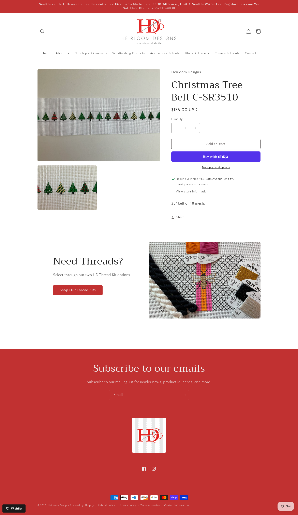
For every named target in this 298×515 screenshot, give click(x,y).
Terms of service (150, 505)
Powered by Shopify (82, 505)
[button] (42, 31)
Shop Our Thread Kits (78, 290)
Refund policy (106, 505)
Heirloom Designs (58, 505)
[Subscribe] (184, 395)
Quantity (177, 119)
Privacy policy (127, 505)
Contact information (176, 505)
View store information (192, 191)
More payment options (216, 167)
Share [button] (180, 217)
